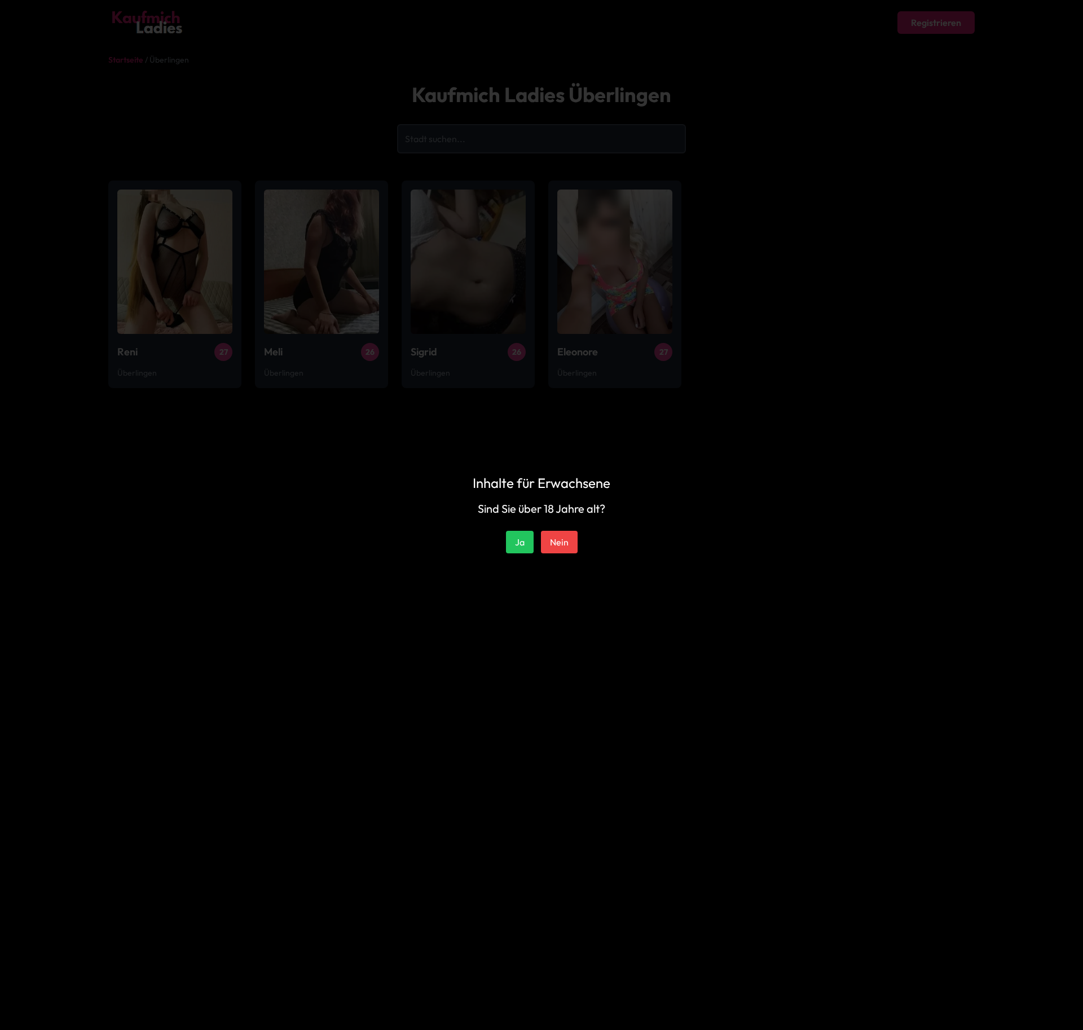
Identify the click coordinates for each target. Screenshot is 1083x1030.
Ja (520, 542)
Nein (559, 542)
